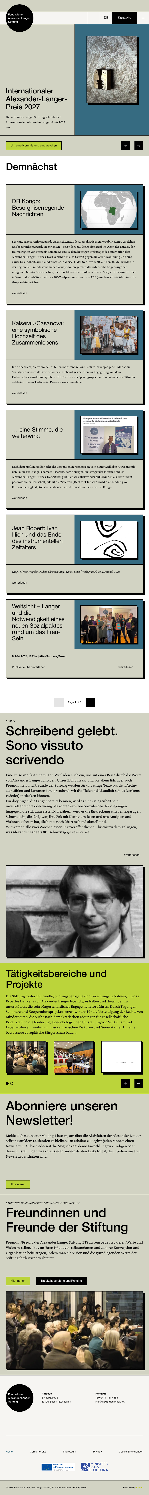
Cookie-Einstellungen (131, 1452)
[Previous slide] (125, 1083)
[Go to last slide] (125, 145)
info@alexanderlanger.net (109, 1402)
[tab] (7, 1083)
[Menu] (143, 18)
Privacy (97, 1452)
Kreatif (139, 1488)
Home (9, 1452)
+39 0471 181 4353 (106, 1398)
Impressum (69, 1452)
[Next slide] (138, 145)
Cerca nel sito (38, 1452)
